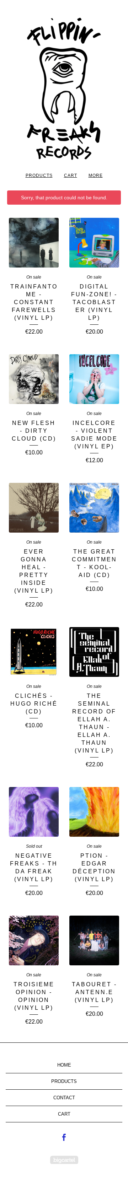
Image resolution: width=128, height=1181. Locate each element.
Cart (70, 175)
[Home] (64, 89)
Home (64, 1065)
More (96, 175)
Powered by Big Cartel (64, 1160)
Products (39, 175)
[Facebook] (64, 1137)
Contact (64, 1097)
